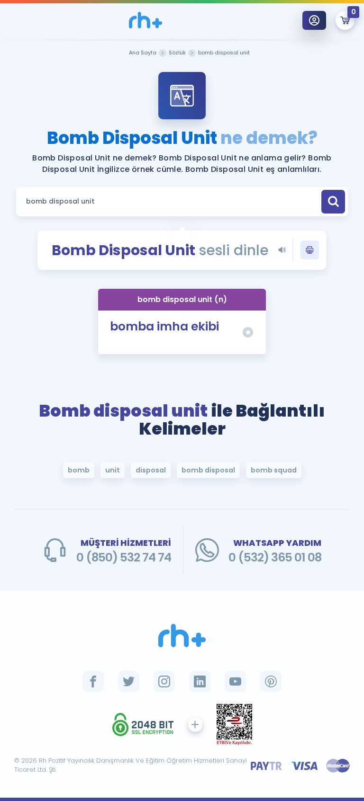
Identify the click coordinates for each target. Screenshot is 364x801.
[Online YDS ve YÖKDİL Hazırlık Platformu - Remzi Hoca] (182, 635)
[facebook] (93, 681)
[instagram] (164, 681)
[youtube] (235, 681)
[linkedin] (199, 681)
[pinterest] (271, 681)
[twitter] (128, 681)
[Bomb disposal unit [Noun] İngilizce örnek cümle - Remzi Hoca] (145, 20)
